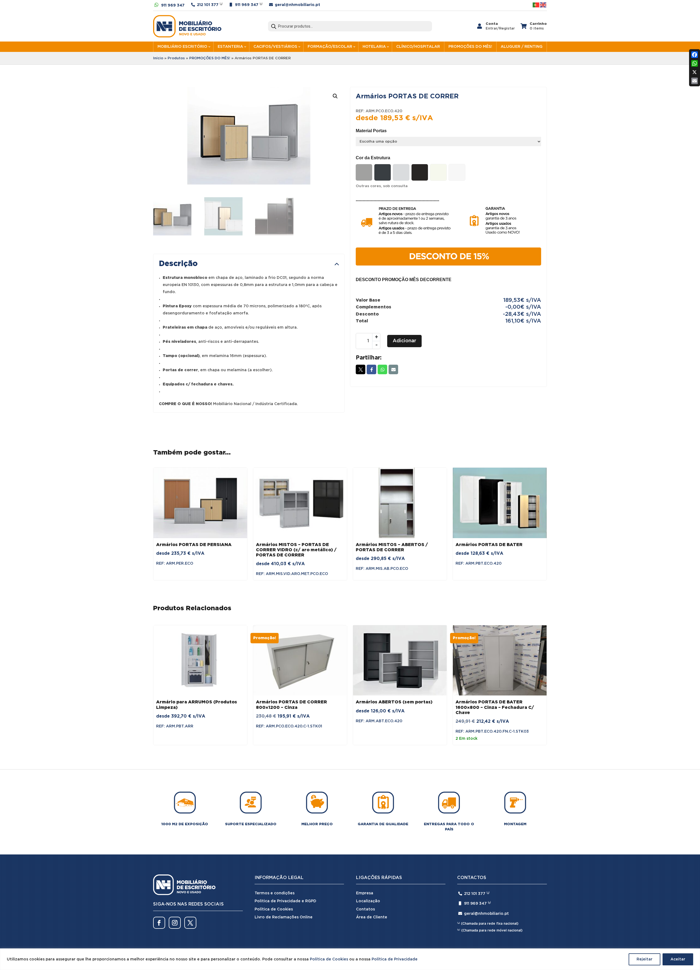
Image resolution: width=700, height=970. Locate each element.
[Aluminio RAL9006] (364, 172)
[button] (335, 96)
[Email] (694, 80)
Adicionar (404, 341)
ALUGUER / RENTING (521, 46)
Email (393, 369)
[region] (350, 959)
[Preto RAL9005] (420, 172)
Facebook (371, 369)
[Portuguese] (536, 5)
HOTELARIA (374, 46)
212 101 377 (207, 5)
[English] (543, 5)
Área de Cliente (371, 917)
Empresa (364, 893)
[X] (694, 72)
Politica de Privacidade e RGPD (285, 901)
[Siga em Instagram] (175, 923)
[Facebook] (694, 54)
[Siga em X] (190, 923)
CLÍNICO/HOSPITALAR (418, 46)
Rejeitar (644, 959)
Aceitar (677, 959)
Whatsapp (382, 369)
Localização (368, 901)
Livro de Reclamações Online (284, 917)
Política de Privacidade (395, 959)
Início (158, 58)
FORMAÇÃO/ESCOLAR (330, 46)
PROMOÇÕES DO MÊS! (470, 46)
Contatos (365, 909)
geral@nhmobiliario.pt (297, 5)
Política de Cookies (329, 959)
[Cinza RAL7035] (401, 172)
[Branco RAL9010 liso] (438, 172)
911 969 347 (173, 5)
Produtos (176, 58)
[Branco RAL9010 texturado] (457, 172)
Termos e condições (274, 893)
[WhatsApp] (694, 63)
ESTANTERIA (230, 46)
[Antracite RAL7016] (382, 172)
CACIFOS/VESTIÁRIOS (275, 46)
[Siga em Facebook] (159, 923)
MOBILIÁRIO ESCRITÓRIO (182, 46)
